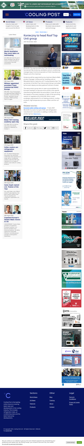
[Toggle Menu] (7, 15)
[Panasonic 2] (71, 219)
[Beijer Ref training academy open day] (12, 110)
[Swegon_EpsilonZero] (71, 259)
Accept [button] (79, 442)
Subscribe (77, 14)
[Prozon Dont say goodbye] (71, 180)
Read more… (37, 114)
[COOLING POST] (71, 338)
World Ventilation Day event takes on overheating (11, 53)
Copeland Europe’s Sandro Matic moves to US (12, 219)
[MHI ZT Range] (71, 160)
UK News (29, 22)
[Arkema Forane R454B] (71, 200)
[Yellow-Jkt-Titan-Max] (71, 62)
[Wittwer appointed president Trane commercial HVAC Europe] (12, 75)
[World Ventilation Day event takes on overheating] (12, 43)
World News (10, 22)
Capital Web (8, 430)
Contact (52, 407)
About (51, 404)
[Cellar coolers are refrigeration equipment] (12, 139)
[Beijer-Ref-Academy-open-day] (71, 42)
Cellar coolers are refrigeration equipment (11, 149)
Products (49, 22)
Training (52, 400)
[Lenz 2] (71, 357)
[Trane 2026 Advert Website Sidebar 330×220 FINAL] (71, 81)
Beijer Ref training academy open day (11, 121)
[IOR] (71, 377)
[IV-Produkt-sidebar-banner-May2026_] (71, 121)
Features (69, 22)
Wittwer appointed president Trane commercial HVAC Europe (11, 86)
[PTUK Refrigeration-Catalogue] (71, 298)
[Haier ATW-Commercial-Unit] (71, 141)
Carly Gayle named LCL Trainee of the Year (11, 187)
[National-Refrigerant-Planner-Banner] (42, 5)
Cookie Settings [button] (70, 442)
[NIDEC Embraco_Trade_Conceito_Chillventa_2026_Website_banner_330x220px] (71, 239)
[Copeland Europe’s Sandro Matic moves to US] (12, 209)
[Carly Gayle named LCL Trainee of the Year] (12, 175)
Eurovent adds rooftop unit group (35, 108)
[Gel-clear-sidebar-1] (71, 318)
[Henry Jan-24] (71, 101)
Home (37, 32)
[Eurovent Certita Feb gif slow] (71, 279)
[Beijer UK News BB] (42, 118)
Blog (51, 397)
